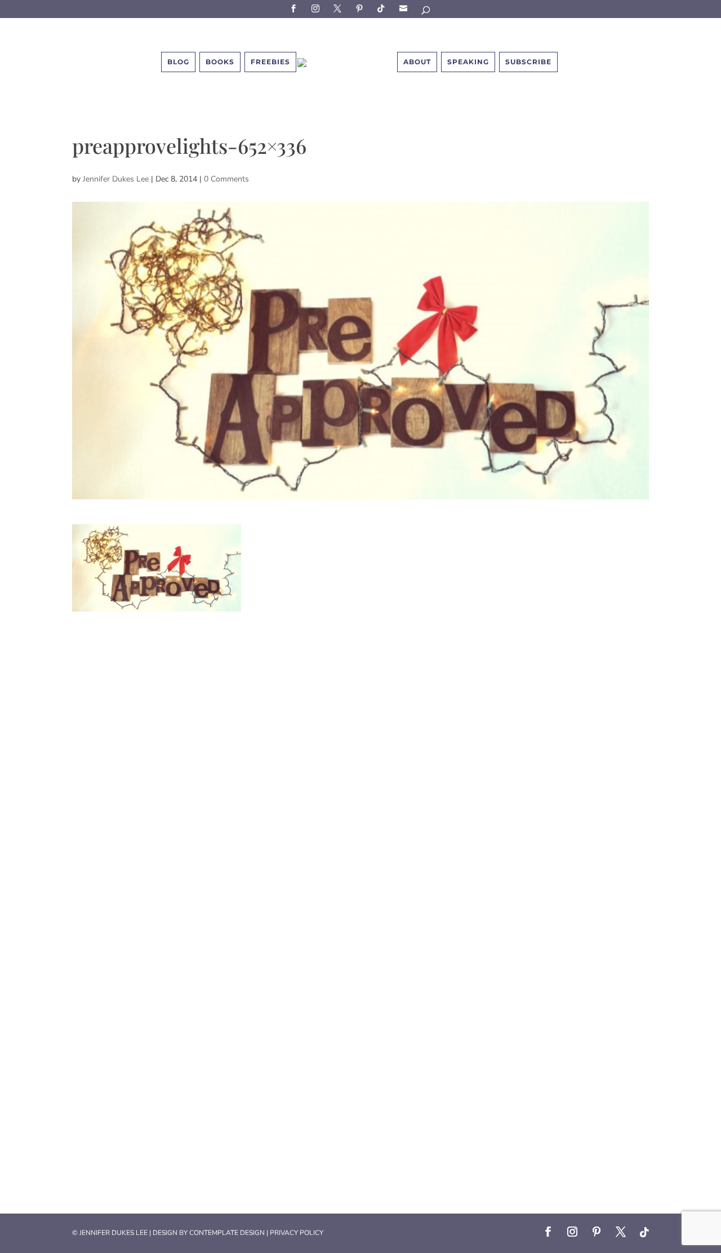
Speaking (468, 61)
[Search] (426, 12)
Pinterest (361, 8)
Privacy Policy (296, 1232)
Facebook (295, 8)
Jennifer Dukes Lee (116, 179)
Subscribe (405, 8)
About (417, 61)
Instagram (317, 8)
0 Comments (226, 179)
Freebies (270, 61)
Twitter (339, 8)
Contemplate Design (227, 1232)
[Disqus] (360, 752)
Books (220, 61)
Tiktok (383, 8)
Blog (178, 61)
